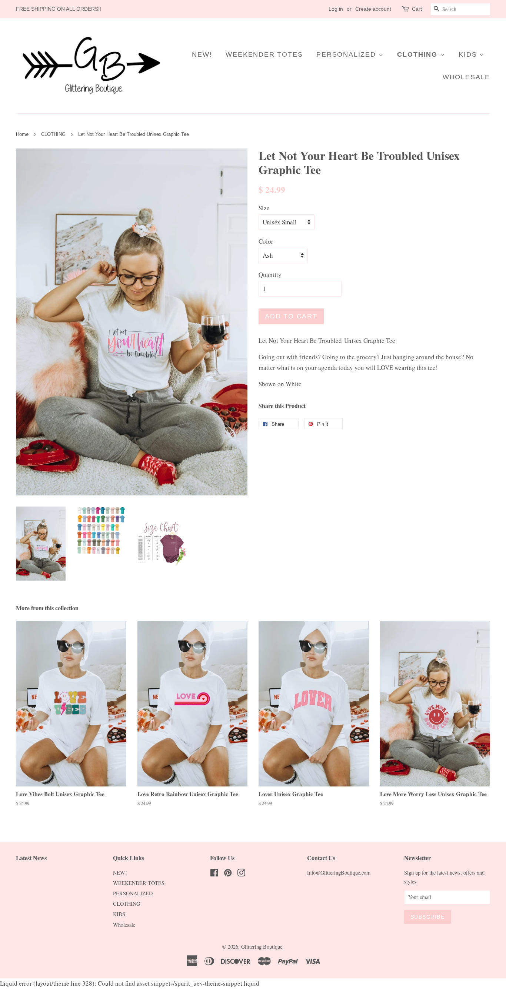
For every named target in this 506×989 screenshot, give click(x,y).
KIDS (469, 54)
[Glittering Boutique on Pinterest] (228, 874)
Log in (336, 9)
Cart (417, 9)
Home (22, 134)
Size (264, 208)
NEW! (202, 54)
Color (266, 241)
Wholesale (466, 77)
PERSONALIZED (347, 54)
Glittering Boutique (261, 946)
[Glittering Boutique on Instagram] (241, 874)
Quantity (270, 274)
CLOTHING (418, 54)
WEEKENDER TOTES (264, 54)
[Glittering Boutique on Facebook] (214, 874)
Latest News (31, 857)
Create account (373, 9)
